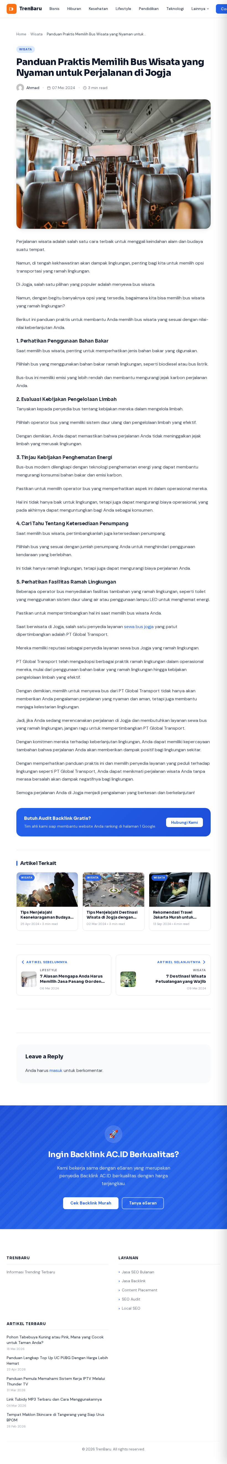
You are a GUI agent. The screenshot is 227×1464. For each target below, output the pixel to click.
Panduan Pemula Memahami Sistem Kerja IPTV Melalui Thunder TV (56, 1381)
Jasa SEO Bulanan (138, 1271)
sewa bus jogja (139, 626)
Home (21, 34)
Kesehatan (98, 8)
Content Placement (140, 1289)
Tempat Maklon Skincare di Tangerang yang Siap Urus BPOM (55, 1417)
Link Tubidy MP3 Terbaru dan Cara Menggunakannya (54, 1399)
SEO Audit (131, 1299)
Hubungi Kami (184, 822)
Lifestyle (123, 8)
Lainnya (198, 8)
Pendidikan (149, 8)
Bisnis (55, 8)
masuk (56, 1070)
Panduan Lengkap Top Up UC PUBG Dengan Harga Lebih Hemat (57, 1360)
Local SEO (131, 1308)
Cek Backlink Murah (90, 1203)
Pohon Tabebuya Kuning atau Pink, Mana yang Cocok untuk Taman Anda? (55, 1340)
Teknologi (175, 8)
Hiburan (74, 8)
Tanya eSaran (143, 1203)
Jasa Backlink (134, 1280)
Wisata (36, 34)
